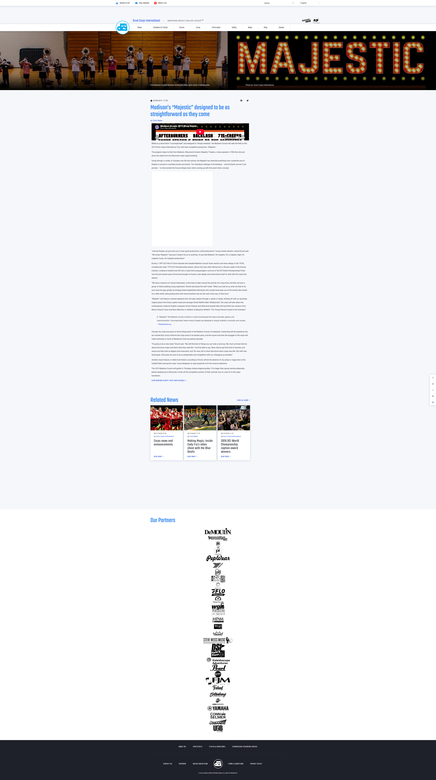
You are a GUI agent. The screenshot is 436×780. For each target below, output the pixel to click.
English (304, 3)
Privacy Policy (256, 764)
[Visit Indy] (218, 572)
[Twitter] (433, 384)
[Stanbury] (218, 694)
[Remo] (218, 633)
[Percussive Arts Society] (218, 613)
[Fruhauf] (218, 687)
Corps (198, 27)
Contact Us (167, 764)
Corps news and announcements (163, 442)
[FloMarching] (218, 592)
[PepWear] (218, 558)
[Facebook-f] (433, 378)
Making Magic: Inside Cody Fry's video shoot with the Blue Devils (200, 446)
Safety (234, 27)
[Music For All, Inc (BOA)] (218, 599)
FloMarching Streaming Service (244, 747)
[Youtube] (433, 396)
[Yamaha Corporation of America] (218, 708)
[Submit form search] (293, 3)
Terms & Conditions (235, 764)
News (250, 27)
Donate (281, 27)
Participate (216, 27)
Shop (265, 27)
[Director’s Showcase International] (218, 647)
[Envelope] (433, 402)
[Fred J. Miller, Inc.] (218, 681)
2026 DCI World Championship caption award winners (230, 446)
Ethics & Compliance (217, 747)
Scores (182, 27)
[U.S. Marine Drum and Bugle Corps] (218, 701)
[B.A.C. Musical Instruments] (218, 579)
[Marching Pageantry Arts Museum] (218, 619)
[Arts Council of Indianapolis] (218, 585)
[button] (241, 100)
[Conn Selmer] (218, 715)
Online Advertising (200, 764)
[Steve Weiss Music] (218, 640)
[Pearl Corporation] (218, 667)
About (139, 27)
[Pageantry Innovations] (218, 551)
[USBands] (218, 722)
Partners (182, 764)
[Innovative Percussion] (218, 538)
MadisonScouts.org (165, 324)
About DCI (182, 747)
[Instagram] (433, 390)
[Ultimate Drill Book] (218, 728)
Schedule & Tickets (160, 27)
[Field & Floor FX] (218, 653)
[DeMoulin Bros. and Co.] (218, 531)
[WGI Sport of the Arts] (218, 606)
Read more (158, 457)
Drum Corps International (146, 20)
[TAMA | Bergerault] (218, 674)
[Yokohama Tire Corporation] (218, 565)
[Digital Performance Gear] (218, 626)
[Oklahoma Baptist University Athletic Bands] (218, 545)
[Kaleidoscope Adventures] (218, 660)
